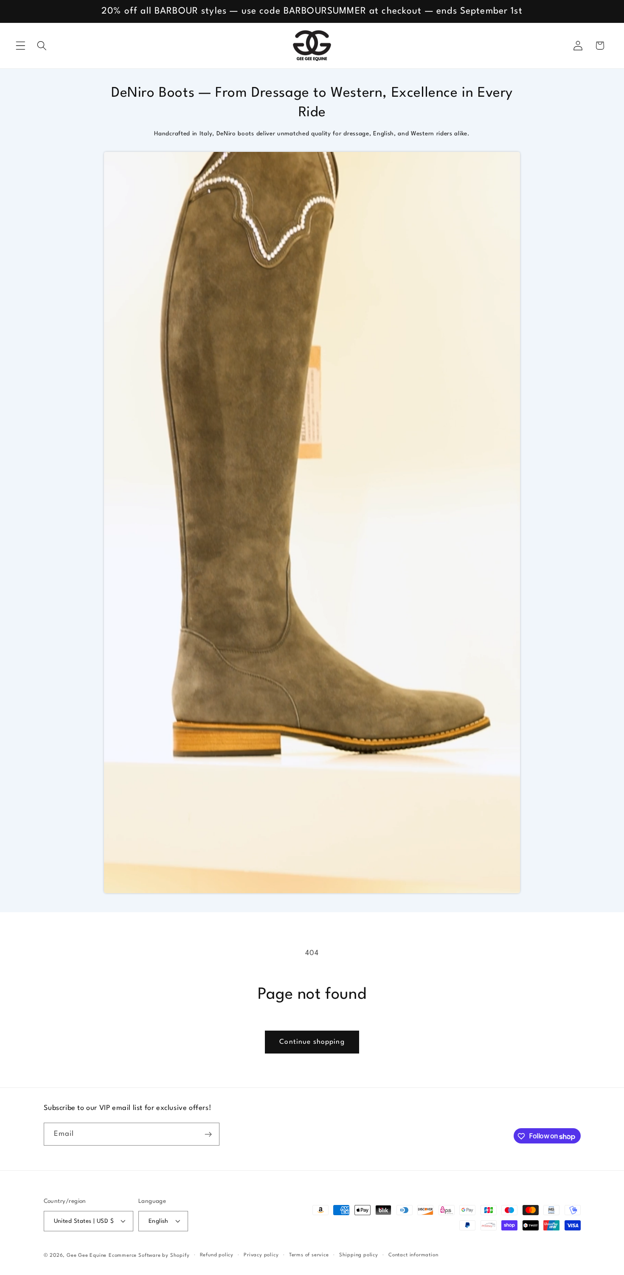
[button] (20, 45)
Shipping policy (358, 1255)
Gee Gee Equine (87, 1255)
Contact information (413, 1255)
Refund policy (216, 1255)
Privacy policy (261, 1255)
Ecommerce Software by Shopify (149, 1255)
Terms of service (309, 1255)
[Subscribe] (208, 1134)
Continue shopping (312, 1042)
